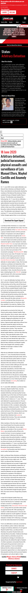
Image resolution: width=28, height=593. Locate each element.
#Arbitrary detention (14, 559)
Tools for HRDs (4, 22)
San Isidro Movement (21, 229)
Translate (24, 26)
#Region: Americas (12, 557)
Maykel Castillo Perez (7, 244)
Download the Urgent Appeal (14, 220)
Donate (10, 22)
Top (1, 135)
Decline (12, 12)
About (2, 138)
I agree (4, 12)
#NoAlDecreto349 (18, 252)
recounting (14, 381)
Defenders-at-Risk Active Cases (21, 588)
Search (23, 22)
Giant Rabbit (19, 582)
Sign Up (14, 573)
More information (5, 9)
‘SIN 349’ (18, 272)
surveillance (4, 449)
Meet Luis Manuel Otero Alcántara (11, 121)
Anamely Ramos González (8, 260)
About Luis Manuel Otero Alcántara (14, 45)
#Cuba (19, 557)
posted (18, 415)
